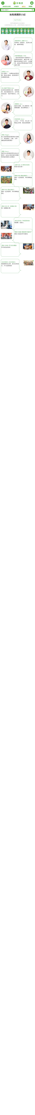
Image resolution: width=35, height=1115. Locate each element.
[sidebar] (2, 3)
